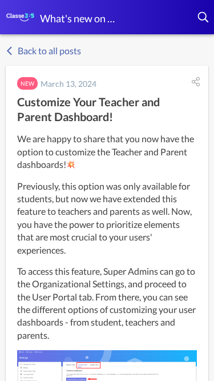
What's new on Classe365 (80, 18)
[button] (204, 17)
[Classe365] (20, 17)
